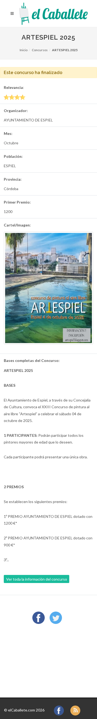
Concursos (40, 50)
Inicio (23, 50)
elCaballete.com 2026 (26, 710)
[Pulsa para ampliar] (48, 288)
